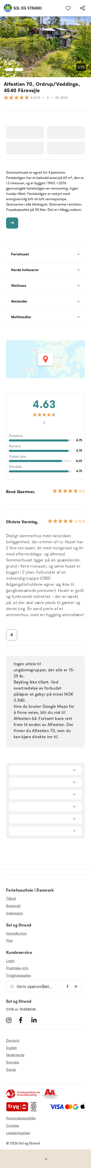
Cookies (12, 1125)
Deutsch (12, 1040)
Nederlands (15, 1055)
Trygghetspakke (18, 975)
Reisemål (13, 905)
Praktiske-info (17, 968)
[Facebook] (24, 1020)
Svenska (12, 1062)
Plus (9, 940)
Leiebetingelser (18, 1133)
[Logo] (20, 8)
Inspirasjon (14, 913)
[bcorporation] (35, 1110)
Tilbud (11, 898)
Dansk (11, 1069)
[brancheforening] (23, 1097)
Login (10, 961)
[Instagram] (11, 1020)
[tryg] (18, 1110)
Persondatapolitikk (21, 1118)
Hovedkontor (16, 933)
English (11, 1047)
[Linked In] (37, 1020)
